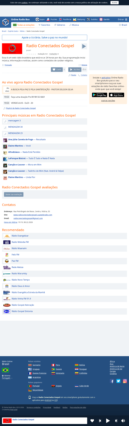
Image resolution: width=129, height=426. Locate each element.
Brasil (124, 25)
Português (8, 65)
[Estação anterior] (100, 421)
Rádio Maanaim (19, 248)
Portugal (36, 386)
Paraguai (83, 369)
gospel (28, 50)
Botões (65, 407)
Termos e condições (34, 407)
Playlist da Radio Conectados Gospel (21, 108)
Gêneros (61, 25)
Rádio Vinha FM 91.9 (21, 298)
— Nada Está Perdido (24, 152)
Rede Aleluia (17, 267)
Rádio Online (7, 363)
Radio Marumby (19, 273)
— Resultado (27, 139)
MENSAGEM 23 (15, 133)
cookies (24, 2)
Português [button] (6, 378)
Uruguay (36, 369)
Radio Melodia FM (20, 242)
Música (75, 25)
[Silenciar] (123, 421)
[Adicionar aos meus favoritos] (92, 421)
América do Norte (117, 366)
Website (84, 65)
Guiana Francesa (39, 373)
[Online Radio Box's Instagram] (125, 381)
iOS (55, 400)
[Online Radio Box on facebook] (112, 381)
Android (48, 400)
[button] (108, 421)
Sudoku (94, 19)
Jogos (42, 19)
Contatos (84, 75)
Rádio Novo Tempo (21, 280)
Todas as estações (26, 25)
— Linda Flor (21, 177)
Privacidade (47, 407)
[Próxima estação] (116, 421)
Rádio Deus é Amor (21, 286)
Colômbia (83, 373)
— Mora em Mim (24, 164)
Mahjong (81, 19)
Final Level (13, 410)
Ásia (111, 364)
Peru (58, 365)
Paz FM (15, 261)
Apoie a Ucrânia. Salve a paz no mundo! (45, 37)
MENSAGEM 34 (15, 126)
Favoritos (45, 25)
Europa (113, 371)
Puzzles (54, 19)
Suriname (36, 365)
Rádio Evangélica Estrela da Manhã (28, 292)
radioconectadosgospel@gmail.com (28, 218)
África (112, 361)
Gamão (107, 19)
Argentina (37, 377)
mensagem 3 (14, 120)
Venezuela (60, 373)
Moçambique (38, 390)
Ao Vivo (77, 69)
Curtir (58, 69)
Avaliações (53, 54)
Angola (59, 386)
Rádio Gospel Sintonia (22, 311)
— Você (19, 145)
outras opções (108, 100)
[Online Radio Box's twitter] (118, 381)
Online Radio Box (20, 19)
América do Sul (116, 369)
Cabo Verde (84, 386)
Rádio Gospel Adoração (23, 305)
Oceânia (113, 373)
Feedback (57, 407)
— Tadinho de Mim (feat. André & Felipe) (36, 171)
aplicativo (106, 77)
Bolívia (82, 365)
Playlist (73, 75)
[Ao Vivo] (84, 46)
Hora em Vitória (10, 222)
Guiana (59, 369)
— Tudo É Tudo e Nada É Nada (31, 158)
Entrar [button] (121, 19)
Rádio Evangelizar (20, 235)
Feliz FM (15, 254)
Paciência (67, 19)
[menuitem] (24, 25)
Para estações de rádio (78, 407)
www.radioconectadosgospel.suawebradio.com (32, 215)
